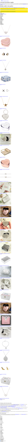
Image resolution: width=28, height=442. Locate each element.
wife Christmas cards (22, 404)
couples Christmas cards (20, 408)
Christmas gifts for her (17, 414)
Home (1, 0)
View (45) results (1, 436)
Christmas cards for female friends (3, 407)
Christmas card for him (23, 414)
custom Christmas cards (4, 411)
